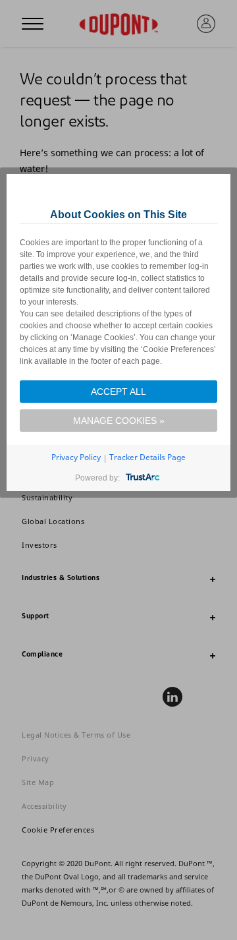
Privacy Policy (76, 457)
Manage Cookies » (119, 420)
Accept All (118, 391)
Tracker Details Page (147, 457)
